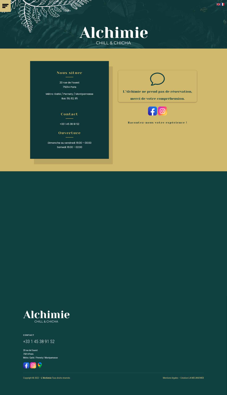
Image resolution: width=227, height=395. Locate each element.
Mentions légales (170, 377)
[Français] (223, 4)
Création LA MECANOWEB (192, 377)
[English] (219, 4)
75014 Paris (69, 87)
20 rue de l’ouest (70, 82)
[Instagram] (162, 114)
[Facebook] (152, 114)
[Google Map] (40, 367)
